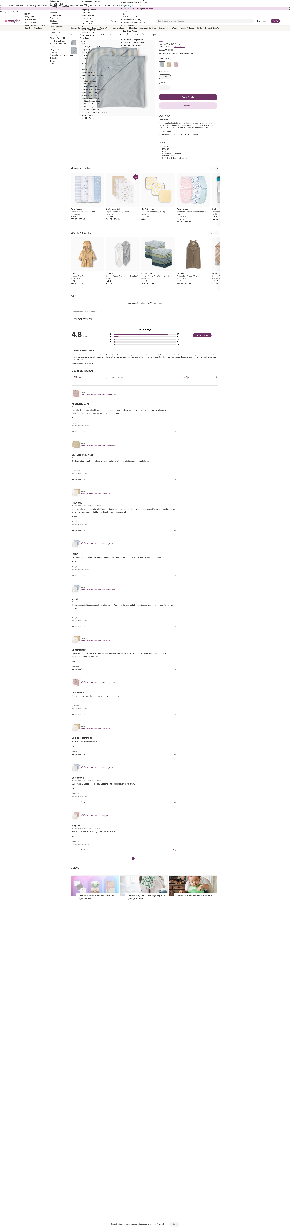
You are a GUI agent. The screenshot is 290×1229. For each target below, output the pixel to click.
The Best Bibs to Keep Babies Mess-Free (194, 895)
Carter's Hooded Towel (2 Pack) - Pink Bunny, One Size (98, 394)
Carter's (161, 41)
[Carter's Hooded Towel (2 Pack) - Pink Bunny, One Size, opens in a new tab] (76, 393)
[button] (145, 334)
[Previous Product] (211, 168)
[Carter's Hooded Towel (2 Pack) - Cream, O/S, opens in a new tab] (76, 492)
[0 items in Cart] (284, 21)
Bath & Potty (172, 28)
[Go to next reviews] (160, 858)
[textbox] (145, 307)
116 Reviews (169, 47)
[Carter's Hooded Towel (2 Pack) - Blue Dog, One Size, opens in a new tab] (76, 543)
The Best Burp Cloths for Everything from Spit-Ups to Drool (146, 896)
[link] (162, 64)
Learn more (99, 311)
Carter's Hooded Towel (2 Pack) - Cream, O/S (95, 493)
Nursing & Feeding (119, 28)
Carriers (162, 28)
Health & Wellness (187, 28)
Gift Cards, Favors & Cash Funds (209, 28)
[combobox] (205, 21)
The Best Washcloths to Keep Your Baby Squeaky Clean (96, 896)
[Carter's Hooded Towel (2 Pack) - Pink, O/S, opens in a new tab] (76, 815)
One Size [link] (165, 77)
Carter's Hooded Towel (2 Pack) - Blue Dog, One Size (98, 544)
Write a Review (179, 47)
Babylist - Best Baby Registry (12, 21)
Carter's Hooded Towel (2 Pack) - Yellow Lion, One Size (98, 445)
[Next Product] (217, 168)
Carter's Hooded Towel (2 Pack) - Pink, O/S (94, 816)
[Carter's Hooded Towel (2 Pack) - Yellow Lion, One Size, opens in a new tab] (76, 444)
